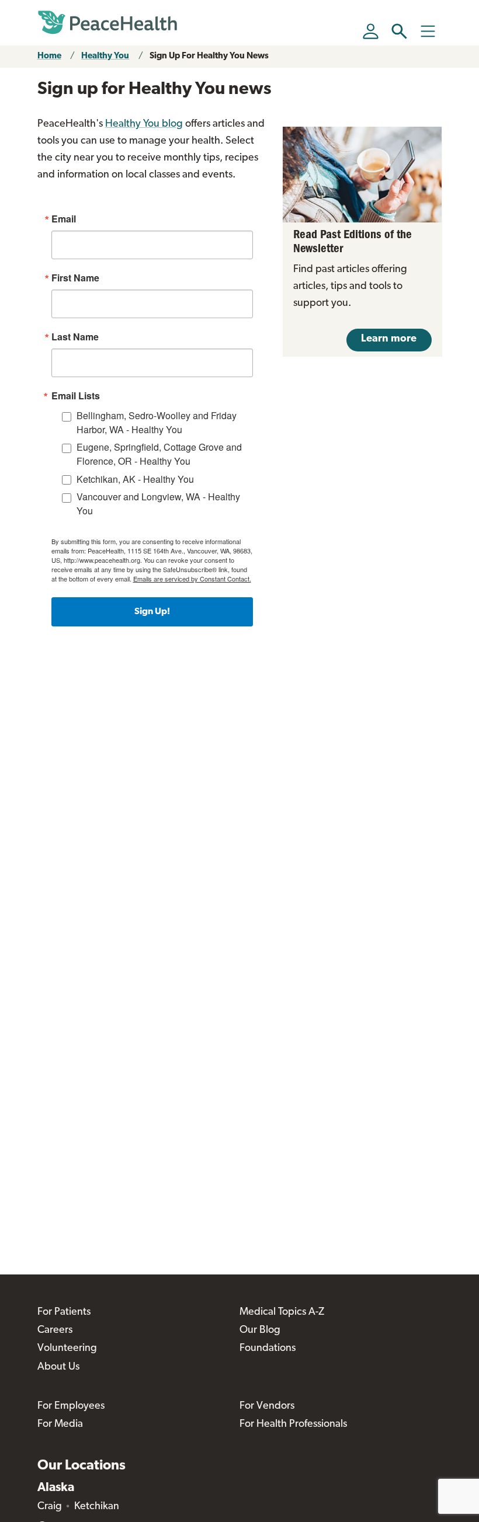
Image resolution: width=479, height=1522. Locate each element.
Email (63, 219)
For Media (60, 1424)
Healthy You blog (144, 124)
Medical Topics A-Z (281, 1312)
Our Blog (259, 1330)
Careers (54, 1330)
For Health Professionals (293, 1424)
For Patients (64, 1312)
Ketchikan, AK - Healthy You (135, 479)
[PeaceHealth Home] (107, 22)
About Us (58, 1367)
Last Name (75, 337)
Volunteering (67, 1348)
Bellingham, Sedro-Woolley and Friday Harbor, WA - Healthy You (157, 422)
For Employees (71, 1406)
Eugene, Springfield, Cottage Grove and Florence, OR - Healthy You (159, 454)
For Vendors (266, 1406)
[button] (399, 31)
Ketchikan (96, 1507)
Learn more (388, 339)
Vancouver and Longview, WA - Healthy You (158, 503)
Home (49, 56)
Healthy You (105, 56)
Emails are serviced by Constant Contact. (192, 578)
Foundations (267, 1348)
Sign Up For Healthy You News (209, 56)
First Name (75, 278)
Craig (49, 1507)
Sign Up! (152, 612)
